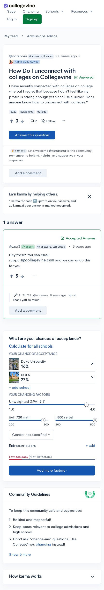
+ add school (19, 387)
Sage (11, 11)
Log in (12, 19)
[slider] (86, 405)
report (72, 295)
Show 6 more (20, 554)
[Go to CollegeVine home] (19, 5)
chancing (43, 544)
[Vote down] (22, 121)
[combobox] (63, 121)
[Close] (89, 196)
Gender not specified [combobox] (29, 434)
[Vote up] (11, 121)
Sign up (32, 19)
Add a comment (28, 173)
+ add (90, 445)
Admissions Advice (42, 36)
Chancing (31, 11)
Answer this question (32, 135)
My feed (11, 36)
